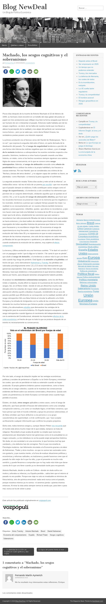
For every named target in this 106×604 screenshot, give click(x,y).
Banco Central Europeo (92, 220)
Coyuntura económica (88, 236)
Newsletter (32, 45)
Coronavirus (83, 234)
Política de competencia (88, 271)
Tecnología (95, 289)
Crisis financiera (84, 241)
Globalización (84, 261)
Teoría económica (85, 292)
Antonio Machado (32, 531)
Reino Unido (88, 285)
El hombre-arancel (86, 98)
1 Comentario (30, 63)
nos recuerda (57, 426)
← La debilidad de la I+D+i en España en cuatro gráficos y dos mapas (16, 552)
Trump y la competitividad (89, 95)
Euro (84, 258)
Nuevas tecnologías (92, 268)
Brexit (43, 531)
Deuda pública (93, 247)
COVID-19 (93, 234)
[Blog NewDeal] (53, 21)
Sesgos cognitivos (57, 535)
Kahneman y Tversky (39, 263)
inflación (79, 264)
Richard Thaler (42, 535)
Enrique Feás (9, 63)
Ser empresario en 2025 (89, 64)
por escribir (47, 184)
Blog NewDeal (25, 7)
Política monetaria (88, 279)
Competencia (93, 231)
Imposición (95, 261)
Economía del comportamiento (14, 535)
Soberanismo (8, 539)
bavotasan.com (97, 601)
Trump (96, 291)
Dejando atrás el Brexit (88, 61)
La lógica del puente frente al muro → (52, 550)
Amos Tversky (17, 531)
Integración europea (91, 264)
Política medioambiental (91, 277)
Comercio (87, 229)
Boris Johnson (81, 223)
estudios (27, 307)
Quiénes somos (17, 45)
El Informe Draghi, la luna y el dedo (90, 130)
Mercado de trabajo (85, 266)
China (80, 228)
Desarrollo (93, 241)
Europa (94, 258)
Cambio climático (94, 226)
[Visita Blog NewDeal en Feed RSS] (79, 172)
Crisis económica (92, 239)
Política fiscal (86, 273)
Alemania (79, 220)
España (31, 535)
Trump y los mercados (88, 73)
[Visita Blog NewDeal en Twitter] (75, 172)
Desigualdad (82, 244)
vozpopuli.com (45, 500)
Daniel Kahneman (54, 531)
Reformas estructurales (88, 282)
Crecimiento (81, 239)
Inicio (4, 45)
